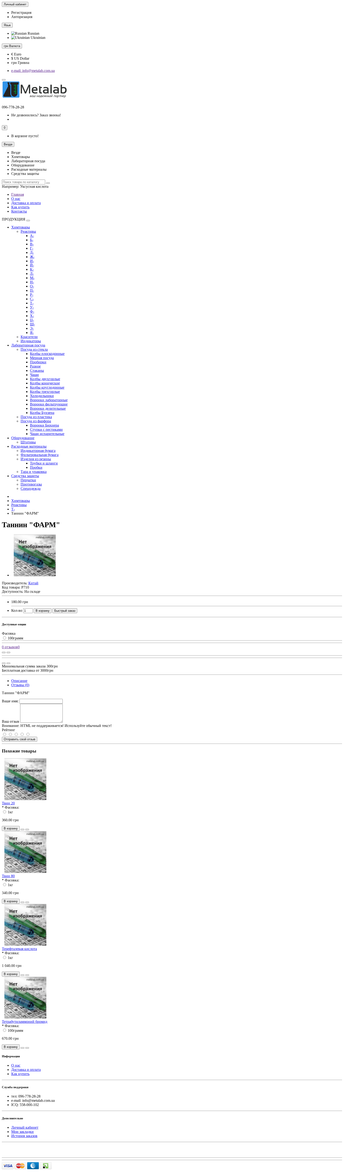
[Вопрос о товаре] (4, 652)
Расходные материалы (29, 446)
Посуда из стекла (34, 349)
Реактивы (28, 231)
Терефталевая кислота (19, 949)
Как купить (20, 207)
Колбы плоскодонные (47, 354)
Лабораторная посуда (28, 345)
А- (32, 236)
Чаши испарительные (47, 434)
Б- (31, 240)
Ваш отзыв (10, 721)
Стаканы (37, 370)
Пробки (36, 467)
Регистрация (21, 13)
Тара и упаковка (34, 472)
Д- (32, 252)
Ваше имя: (10, 701)
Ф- (32, 311)
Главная (17, 194)
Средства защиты (25, 476)
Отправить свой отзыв (19, 739)
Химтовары (20, 227)
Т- (31, 303)
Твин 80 (8, 876)
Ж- (32, 257)
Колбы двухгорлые (45, 379)
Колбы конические (45, 383)
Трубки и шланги (44, 463)
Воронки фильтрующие (49, 404)
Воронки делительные (48, 408)
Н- (32, 282)
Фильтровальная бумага (40, 455)
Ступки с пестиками (46, 429)
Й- (32, 265)
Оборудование (22, 438)
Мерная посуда (42, 358)
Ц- (32, 320)
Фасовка (8, 633)
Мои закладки (22, 1132)
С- (32, 299)
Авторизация (21, 17)
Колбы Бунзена (42, 413)
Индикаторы (31, 341)
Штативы (28, 442)
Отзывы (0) (20, 685)
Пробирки (38, 362)
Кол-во (16, 610)
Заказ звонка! (36, 115)
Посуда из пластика (36, 417)
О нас (15, 199)
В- (32, 244)
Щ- (32, 324)
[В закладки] (8, 652)
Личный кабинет (24, 1127)
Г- (31, 248)
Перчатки (28, 480)
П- (32, 290)
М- (32, 278)
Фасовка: (12, 807)
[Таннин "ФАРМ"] (34, 575)
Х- (32, 316)
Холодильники (42, 396)
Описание (19, 681)
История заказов (24, 1136)
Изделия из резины (36, 459)
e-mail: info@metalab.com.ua (33, 71)
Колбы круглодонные (47, 387)
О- (32, 286)
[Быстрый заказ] (22, 829)
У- (32, 307)
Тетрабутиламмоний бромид (24, 1022)
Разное (35, 366)
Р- (31, 295)
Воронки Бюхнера (44, 425)
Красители (29, 337)
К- (32, 269)
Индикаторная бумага (38, 451)
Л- (32, 274)
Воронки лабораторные (49, 400)
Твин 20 (8, 803)
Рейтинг (8, 730)
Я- (32, 333)
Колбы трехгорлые (45, 392)
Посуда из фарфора (36, 421)
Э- (32, 328)
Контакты (19, 211)
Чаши (34, 375)
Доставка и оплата (26, 203)
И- (32, 261)
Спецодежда (30, 488)
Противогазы (31, 484)
